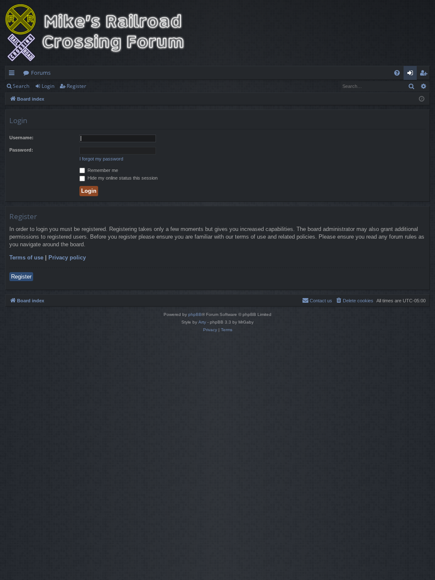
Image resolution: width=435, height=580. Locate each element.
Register (76, 86)
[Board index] (100, 33)
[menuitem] (397, 73)
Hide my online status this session (122, 177)
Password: (21, 149)
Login (48, 86)
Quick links (13, 74)
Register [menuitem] (425, 74)
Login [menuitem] (412, 74)
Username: (21, 137)
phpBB (195, 314)
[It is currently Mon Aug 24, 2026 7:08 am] (421, 99)
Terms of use (26, 257)
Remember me (102, 170)
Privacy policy (67, 257)
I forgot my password (101, 158)
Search (21, 86)
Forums (41, 72)
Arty (202, 322)
